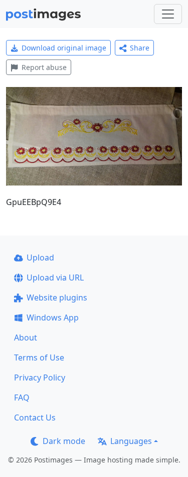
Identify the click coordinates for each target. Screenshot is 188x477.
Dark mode (64, 441)
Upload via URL (55, 277)
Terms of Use (39, 357)
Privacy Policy (39, 377)
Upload (40, 257)
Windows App (53, 317)
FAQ (22, 397)
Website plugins (57, 297)
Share (139, 47)
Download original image (64, 47)
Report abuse (44, 67)
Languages (131, 441)
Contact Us (35, 417)
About (25, 337)
